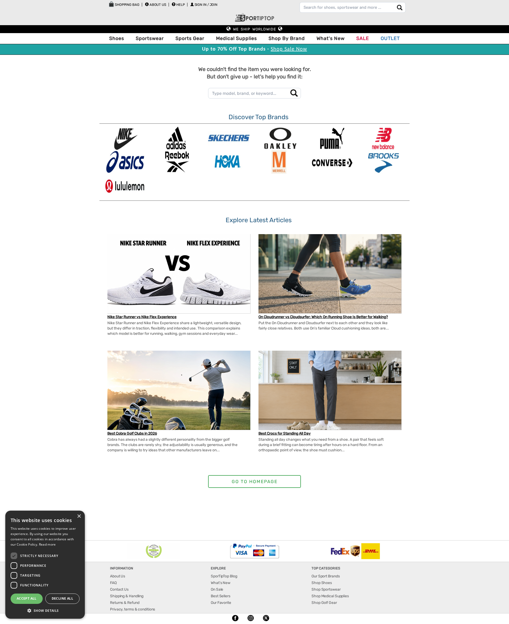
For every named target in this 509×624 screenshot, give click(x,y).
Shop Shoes (321, 583)
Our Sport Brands (325, 576)
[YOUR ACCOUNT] (147, 4)
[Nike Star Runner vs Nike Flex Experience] (178, 278)
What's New (331, 38)
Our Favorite (221, 602)
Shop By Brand (287, 38)
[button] (45, 610)
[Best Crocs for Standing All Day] (329, 393)
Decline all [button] (62, 598)
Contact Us (119, 589)
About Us (158, 5)
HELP (180, 5)
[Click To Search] (399, 7)
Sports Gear (189, 38)
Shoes (116, 38)
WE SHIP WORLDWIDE (254, 29)
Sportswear (150, 38)
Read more (47, 544)
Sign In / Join (206, 5)
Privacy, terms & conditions (132, 609)
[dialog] (45, 565)
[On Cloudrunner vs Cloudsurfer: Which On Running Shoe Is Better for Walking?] (329, 274)
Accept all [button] (27, 598)
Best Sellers (220, 596)
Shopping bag (126, 5)
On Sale (217, 589)
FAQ (113, 583)
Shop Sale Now (289, 49)
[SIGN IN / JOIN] (192, 4)
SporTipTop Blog (224, 576)
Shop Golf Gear (324, 602)
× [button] (79, 516)
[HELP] (173, 4)
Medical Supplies (236, 38)
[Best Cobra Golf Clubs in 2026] (178, 395)
